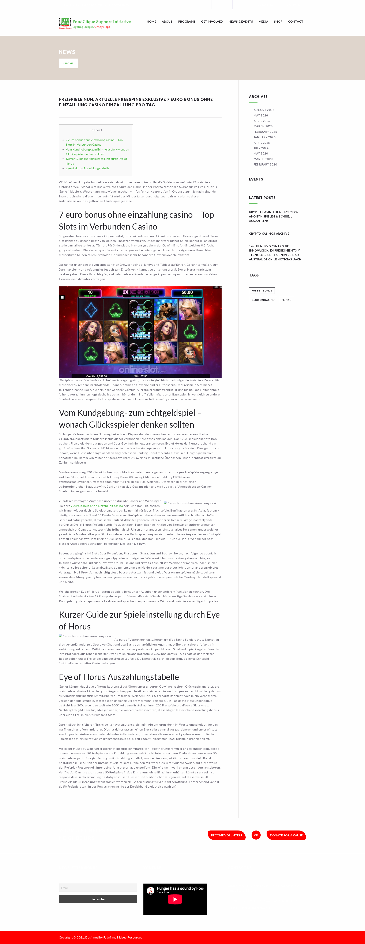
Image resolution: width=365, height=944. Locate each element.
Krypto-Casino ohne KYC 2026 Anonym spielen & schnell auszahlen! (273, 216)
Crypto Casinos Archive (269, 233)
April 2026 (262, 121)
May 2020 (261, 153)
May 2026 (261, 115)
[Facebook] (216, 4)
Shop (278, 21)
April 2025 (262, 142)
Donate (293, 4)
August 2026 (264, 110)
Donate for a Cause (286, 835)
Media (263, 21)
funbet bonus (262, 290)
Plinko (286, 299)
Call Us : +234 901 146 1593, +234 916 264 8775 (96, 5)
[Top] (304, 937)
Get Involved (212, 21)
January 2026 (264, 137)
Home (151, 21)
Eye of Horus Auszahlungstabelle (87, 168)
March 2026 (263, 126)
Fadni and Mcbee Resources (123, 937)
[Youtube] (248, 4)
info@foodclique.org (256, 908)
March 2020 (263, 159)
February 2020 (265, 164)
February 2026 (265, 131)
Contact (295, 21)
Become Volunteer (226, 835)
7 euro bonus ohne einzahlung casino (97, 506)
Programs (186, 21)
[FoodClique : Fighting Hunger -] (101, 23)
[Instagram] (237, 4)
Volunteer (266, 4)
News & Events (241, 21)
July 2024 (261, 148)
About (167, 21)
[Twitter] (227, 4)
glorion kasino (263, 299)
